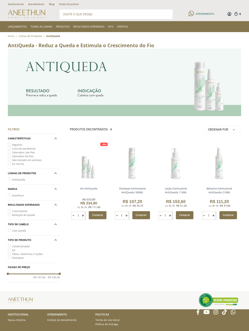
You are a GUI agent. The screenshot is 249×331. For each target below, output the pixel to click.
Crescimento (19, 211)
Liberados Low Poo (23, 152)
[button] (34, 138)
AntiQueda (53, 36)
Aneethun (18, 195)
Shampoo (18, 258)
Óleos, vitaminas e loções (27, 254)
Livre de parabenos (24, 148)
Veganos (17, 144)
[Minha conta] (229, 14)
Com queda (19, 230)
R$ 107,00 (39, 277)
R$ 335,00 (53, 277)
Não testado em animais (27, 160)
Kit (13, 250)
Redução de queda (23, 215)
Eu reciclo (18, 164)
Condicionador (21, 246)
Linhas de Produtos (30, 36)
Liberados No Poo (22, 156)
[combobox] (116, 14)
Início (11, 36)
